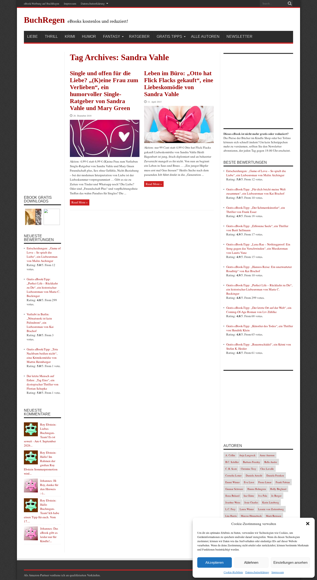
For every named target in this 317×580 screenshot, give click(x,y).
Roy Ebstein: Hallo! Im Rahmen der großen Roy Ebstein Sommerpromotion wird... (41, 463)
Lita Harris (231, 516)
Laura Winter (247, 509)
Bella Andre (270, 462)
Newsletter (239, 37)
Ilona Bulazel (232, 495)
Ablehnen (251, 562)
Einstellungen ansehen (290, 562)
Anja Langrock (247, 455)
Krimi (70, 37)
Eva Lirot (249, 482)
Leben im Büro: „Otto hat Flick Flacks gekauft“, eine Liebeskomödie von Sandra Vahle (178, 84)
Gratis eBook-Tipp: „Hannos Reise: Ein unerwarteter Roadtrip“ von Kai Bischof (259, 269)
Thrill (51, 37)
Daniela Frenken (275, 475)
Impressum (278, 572)
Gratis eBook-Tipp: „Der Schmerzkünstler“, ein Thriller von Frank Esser (255, 209)
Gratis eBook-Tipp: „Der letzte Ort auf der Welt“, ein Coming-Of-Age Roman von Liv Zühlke (258, 310)
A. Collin (230, 455)
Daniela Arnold (254, 475)
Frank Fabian (283, 482)
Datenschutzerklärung (257, 572)
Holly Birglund (278, 489)
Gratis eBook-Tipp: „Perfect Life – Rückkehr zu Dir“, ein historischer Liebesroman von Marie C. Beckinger (43, 287)
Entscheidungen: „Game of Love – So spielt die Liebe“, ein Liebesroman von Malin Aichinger (44, 254)
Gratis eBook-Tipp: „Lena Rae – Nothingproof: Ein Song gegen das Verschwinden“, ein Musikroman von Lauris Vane (258, 248)
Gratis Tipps (169, 37)
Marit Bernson (273, 516)
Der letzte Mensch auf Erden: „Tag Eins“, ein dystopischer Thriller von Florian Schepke (42, 382)
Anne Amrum (267, 455)
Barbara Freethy (251, 462)
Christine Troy (248, 468)
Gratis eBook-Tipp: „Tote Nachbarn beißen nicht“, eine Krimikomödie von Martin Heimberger (42, 355)
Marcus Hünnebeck (251, 516)
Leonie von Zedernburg (271, 509)
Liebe (32, 37)
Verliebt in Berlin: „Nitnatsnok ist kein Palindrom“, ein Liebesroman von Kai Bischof (40, 322)
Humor (89, 37)
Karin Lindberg (270, 502)
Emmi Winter (232, 482)
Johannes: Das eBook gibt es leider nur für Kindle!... (49, 534)
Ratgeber (139, 37)
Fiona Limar (265, 482)
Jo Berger (276, 495)
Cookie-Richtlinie (233, 572)
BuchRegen (44, 20)
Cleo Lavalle (267, 468)
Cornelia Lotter (233, 475)
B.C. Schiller (232, 462)
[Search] (289, 3)
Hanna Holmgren (256, 489)
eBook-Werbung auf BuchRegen (41, 3)
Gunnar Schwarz (234, 489)
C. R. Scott (231, 468)
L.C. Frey (230, 509)
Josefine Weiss (232, 502)
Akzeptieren (214, 562)
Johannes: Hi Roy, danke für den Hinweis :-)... (49, 487)
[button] (307, 523)
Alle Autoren (205, 37)
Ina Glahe (249, 495)
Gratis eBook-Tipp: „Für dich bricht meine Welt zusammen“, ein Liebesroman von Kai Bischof (256, 191)
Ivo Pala (262, 495)
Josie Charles (251, 502)
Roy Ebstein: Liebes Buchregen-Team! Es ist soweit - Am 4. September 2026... (40, 434)
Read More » (79, 202)
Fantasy (111, 37)
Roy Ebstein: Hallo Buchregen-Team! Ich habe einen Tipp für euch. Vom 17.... (41, 510)
